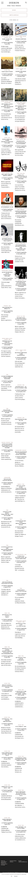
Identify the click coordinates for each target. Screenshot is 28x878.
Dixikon (14, 3)
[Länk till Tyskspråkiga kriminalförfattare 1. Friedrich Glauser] (21, 749)
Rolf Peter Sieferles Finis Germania (7, 548)
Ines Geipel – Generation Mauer (21, 693)
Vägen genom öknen (7, 71)
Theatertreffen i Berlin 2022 (7, 308)
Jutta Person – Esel (20, 726)
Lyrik (25, 68)
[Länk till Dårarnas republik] (21, 29)
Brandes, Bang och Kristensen (21, 107)
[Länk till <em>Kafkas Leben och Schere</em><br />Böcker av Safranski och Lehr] (7, 130)
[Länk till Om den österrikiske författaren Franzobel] (7, 367)
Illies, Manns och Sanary (7, 39)
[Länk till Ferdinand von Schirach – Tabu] (7, 778)
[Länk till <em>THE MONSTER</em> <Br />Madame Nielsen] (7, 470)
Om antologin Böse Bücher (7, 411)
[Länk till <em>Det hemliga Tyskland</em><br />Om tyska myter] (21, 614)
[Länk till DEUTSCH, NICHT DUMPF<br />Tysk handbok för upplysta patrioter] (21, 477)
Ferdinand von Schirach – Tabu (7, 787)
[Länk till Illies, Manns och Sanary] (7, 29)
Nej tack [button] (15, 876)
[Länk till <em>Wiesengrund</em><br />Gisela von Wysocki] (21, 581)
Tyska (10, 37)
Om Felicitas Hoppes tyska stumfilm (21, 319)
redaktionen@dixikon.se (22, 861)
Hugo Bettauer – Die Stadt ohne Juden (21, 557)
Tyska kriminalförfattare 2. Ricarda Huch (7, 754)
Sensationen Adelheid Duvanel (20, 247)
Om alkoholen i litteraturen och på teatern (7, 445)
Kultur (3, 172)
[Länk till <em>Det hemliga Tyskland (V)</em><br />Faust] (7, 606)
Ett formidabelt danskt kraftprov (21, 453)
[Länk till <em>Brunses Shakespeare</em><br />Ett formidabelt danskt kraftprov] (21, 443)
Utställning (22, 173)
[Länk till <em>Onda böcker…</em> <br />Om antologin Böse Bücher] (7, 401)
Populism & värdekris (19, 554)
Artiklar (9, 5)
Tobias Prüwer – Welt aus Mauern (7, 513)
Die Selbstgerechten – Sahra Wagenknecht (21, 354)
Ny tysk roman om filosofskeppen (21, 142)
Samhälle (19, 484)
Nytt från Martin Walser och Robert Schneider (20, 284)
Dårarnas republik (21, 39)
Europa (7, 36)
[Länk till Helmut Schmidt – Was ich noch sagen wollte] (7, 676)
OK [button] (11, 876)
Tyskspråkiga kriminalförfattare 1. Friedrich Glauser (21, 759)
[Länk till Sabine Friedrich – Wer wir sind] (7, 810)
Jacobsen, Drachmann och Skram (7, 105)
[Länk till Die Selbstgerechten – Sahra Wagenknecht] (21, 343)
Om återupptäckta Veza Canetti (7, 240)
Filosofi (10, 338)
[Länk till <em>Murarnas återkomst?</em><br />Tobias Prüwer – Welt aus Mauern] (7, 503)
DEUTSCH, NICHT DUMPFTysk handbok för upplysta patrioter (20, 487)
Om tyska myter (21, 625)
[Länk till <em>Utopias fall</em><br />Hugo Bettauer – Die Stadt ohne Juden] (21, 547)
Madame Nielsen (7, 480)
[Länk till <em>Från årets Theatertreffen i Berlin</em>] (7, 165)
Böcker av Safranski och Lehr (7, 141)
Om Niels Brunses (21, 212)
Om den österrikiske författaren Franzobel (7, 377)
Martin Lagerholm (8, 42)
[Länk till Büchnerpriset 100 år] (7, 198)
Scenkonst (7, 172)
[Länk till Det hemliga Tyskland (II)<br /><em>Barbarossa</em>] (21, 649)
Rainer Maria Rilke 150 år (21, 72)
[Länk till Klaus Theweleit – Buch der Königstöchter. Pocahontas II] (21, 783)
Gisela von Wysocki (20, 590)
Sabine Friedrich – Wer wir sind (7, 820)
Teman (13, 5)
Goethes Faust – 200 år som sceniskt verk (21, 387)
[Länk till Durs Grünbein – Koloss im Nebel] (21, 818)
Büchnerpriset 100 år (7, 207)
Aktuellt (17, 350)
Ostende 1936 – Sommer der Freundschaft (7, 720)
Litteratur (6, 37)
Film (21, 316)
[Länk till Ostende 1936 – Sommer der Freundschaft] (7, 710)
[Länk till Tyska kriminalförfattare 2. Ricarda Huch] (7, 744)
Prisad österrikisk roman (20, 522)
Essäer (21, 102)
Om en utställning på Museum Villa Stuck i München (21, 177)
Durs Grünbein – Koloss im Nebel (20, 827)
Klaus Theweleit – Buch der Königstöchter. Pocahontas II (20, 793)
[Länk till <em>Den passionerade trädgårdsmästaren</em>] (7, 573)
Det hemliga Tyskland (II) (21, 659)
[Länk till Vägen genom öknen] (7, 63)
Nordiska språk (7, 102)
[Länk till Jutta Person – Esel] (21, 718)
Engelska (3, 442)
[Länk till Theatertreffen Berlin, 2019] (21, 410)
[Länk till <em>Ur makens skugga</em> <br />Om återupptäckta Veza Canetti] (7, 230)
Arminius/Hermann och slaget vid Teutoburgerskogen (7, 651)
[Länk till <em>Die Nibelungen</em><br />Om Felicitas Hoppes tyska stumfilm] (21, 309)
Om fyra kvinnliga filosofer (7, 342)
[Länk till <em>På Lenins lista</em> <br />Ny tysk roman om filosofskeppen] (21, 132)
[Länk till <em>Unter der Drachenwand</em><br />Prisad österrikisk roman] (21, 512)
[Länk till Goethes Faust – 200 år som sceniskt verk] (21, 378)
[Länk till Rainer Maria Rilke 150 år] (21, 62)
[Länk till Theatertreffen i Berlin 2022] (7, 299)
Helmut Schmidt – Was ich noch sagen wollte (7, 686)
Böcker (3, 36)
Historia (10, 36)
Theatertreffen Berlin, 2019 (21, 420)
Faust (7, 616)
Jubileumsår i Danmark (7, 274)
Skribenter (18, 5)
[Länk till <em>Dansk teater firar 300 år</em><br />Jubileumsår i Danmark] (7, 263)
